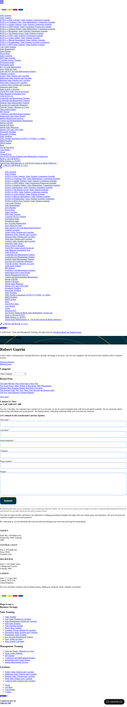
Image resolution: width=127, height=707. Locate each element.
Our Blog (61, 332)
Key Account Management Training (19, 637)
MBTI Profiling (6, 141)
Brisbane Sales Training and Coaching (15, 80)
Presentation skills (7, 65)
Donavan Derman (7, 362)
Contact (78, 332)
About (2, 152)
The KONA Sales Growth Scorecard (14, 92)
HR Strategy (5, 112)
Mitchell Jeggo (6, 364)
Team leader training (8, 109)
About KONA (5, 154)
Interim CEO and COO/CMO (11, 130)
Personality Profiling (8, 132)
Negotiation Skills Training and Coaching (21, 632)
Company (4, 451)
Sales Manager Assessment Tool (12, 94)
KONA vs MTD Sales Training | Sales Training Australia (22, 45)
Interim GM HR (6, 123)
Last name (5, 430)
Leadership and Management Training (15, 98)
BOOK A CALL (21, 165)
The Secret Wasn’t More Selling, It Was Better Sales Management (25, 386)
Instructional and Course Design (12, 116)
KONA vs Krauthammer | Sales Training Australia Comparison (24, 42)
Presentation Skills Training (15, 635)
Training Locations (7, 74)
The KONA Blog (7, 147)
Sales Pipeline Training (14, 626)
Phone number (6, 461)
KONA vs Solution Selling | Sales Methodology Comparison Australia (27, 29)
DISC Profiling (6, 136)
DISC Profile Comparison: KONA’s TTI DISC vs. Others (22, 138)
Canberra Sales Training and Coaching (15, 85)
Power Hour (5, 53)
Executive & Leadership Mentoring (14, 105)
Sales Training (5, 15)
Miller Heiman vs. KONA (10, 161)
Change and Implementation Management (16, 121)
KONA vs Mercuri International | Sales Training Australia (22, 40)
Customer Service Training (10, 60)
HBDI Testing (5, 143)
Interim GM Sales (7, 125)
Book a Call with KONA (10, 159)
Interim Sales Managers (9, 127)
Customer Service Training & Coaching (20, 630)
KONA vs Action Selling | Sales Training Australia (20, 38)
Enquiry (3, 472)
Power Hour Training (13, 628)
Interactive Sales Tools (9, 87)
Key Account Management (10, 67)
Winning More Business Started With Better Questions (21, 388)
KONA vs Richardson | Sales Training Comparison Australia (24, 31)
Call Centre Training (8, 47)
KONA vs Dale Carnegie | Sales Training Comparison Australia (25, 20)
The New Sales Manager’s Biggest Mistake (17, 392)
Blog (2, 145)
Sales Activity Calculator (9, 89)
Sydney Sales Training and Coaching (14, 76)
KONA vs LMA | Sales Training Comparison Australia (21, 36)
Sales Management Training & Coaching (21, 621)
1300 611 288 (8, 165)
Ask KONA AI (116, 702)
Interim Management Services (11, 118)
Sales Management (7, 49)
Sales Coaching (6, 56)
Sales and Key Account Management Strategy (18, 71)
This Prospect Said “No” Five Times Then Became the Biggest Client (27, 390)
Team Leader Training (13, 653)
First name (5, 420)
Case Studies (5, 150)
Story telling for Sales (8, 69)
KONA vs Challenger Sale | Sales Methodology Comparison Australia (27, 22)
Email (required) (7, 440)
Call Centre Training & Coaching (18, 619)
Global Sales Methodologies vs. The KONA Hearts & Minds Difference (28, 163)
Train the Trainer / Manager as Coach (14, 107)
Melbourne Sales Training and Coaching (16, 78)
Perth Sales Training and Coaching (13, 83)
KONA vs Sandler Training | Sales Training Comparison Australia (26, 24)
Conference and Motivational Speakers (15, 114)
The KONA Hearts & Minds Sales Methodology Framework (24, 156)
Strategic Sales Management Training (14, 103)
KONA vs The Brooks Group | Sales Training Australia (21, 33)
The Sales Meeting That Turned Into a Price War (19, 384)
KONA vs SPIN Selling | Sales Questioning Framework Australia (25, 27)
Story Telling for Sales (13, 639)
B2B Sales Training (7, 58)
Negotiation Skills (7, 62)
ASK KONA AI (6, 96)
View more (4, 397)
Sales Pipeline (5, 51)
